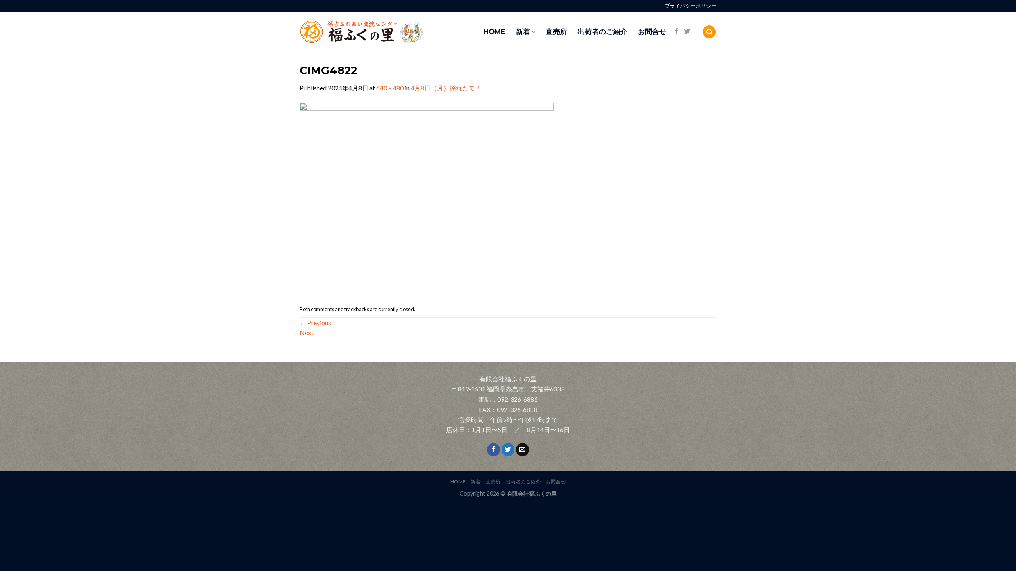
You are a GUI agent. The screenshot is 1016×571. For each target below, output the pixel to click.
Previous (315, 322)
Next (310, 332)
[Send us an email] (522, 449)
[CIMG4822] (427, 197)
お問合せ (652, 31)
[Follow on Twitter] (687, 31)
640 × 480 (390, 88)
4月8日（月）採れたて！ (446, 88)
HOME (494, 31)
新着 (523, 31)
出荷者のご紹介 (602, 31)
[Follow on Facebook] (676, 31)
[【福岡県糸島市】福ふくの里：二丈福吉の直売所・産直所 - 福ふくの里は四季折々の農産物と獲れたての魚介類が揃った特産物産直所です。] (379, 32)
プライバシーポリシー (690, 6)
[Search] (709, 31)
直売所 (556, 31)
